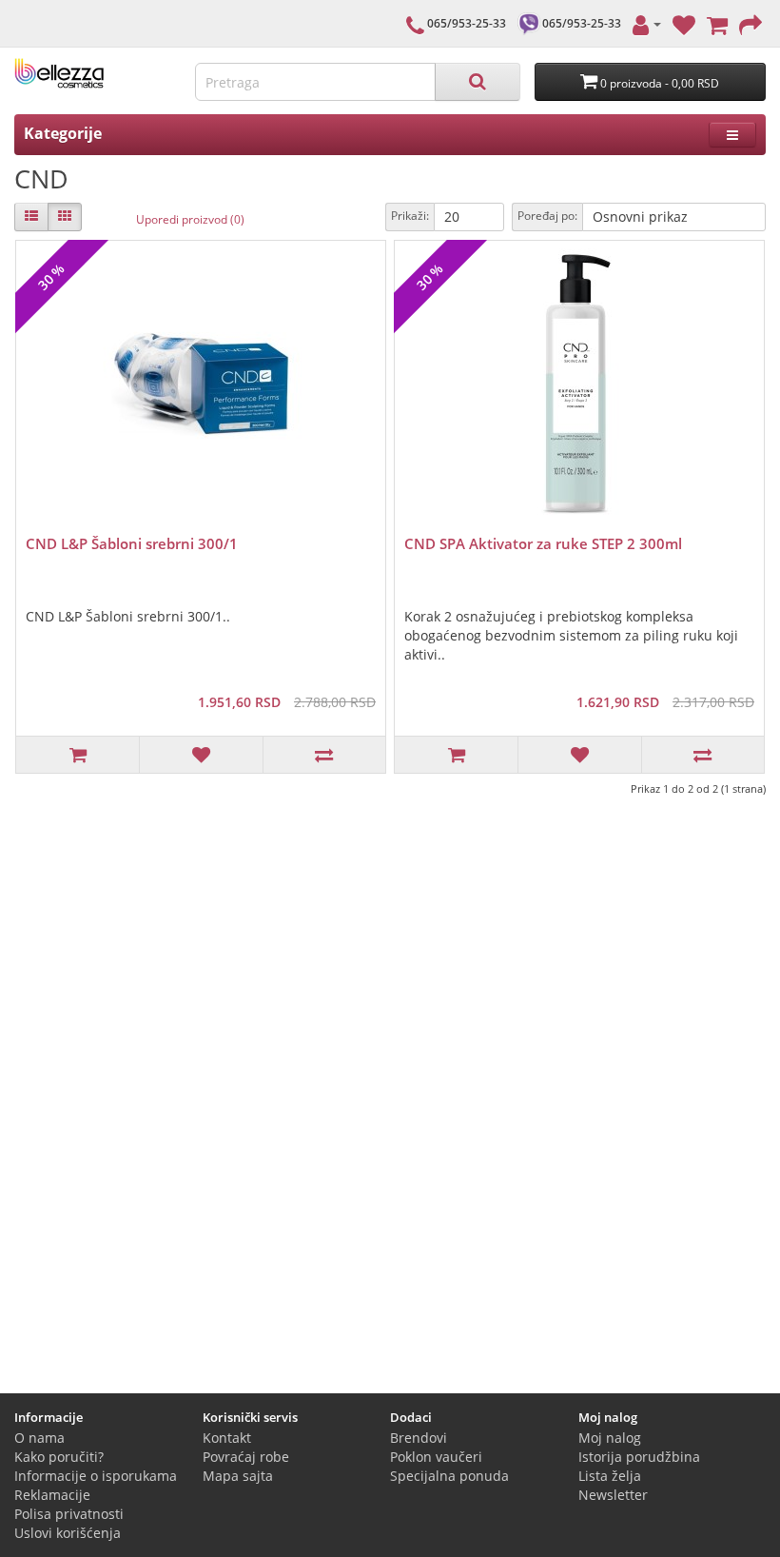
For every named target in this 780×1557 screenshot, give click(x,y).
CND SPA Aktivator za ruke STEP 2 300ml (543, 543)
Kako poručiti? (59, 1457)
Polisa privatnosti (69, 1514)
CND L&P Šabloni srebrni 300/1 (132, 543)
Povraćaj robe (246, 1457)
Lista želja (609, 1476)
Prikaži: (410, 215)
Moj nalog (609, 1438)
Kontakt (227, 1438)
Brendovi (418, 1438)
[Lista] (31, 217)
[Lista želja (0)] (684, 23)
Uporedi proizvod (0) (190, 219)
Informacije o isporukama (95, 1476)
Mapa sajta (238, 1476)
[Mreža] (65, 217)
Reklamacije (52, 1495)
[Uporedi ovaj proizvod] (324, 755)
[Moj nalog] (647, 23)
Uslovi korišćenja (67, 1533)
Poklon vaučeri (436, 1457)
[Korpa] (717, 23)
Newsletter (613, 1495)
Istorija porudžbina (639, 1457)
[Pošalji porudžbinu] (750, 23)
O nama (39, 1438)
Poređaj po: (547, 215)
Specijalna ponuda (449, 1476)
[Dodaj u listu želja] (200, 755)
